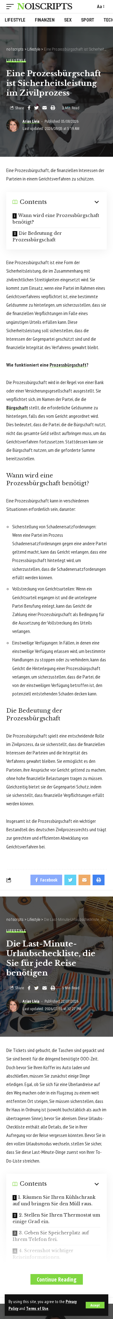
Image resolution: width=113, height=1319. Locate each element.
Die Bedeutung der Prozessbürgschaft (37, 236)
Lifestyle (16, 60)
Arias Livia (31, 121)
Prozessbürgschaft (68, 365)
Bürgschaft (17, 407)
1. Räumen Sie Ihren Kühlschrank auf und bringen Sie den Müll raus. (54, 1200)
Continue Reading (57, 1279)
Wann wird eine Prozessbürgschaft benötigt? (56, 219)
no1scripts (44, 7)
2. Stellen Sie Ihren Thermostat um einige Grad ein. (56, 1218)
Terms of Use (37, 1308)
